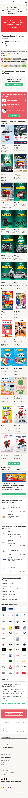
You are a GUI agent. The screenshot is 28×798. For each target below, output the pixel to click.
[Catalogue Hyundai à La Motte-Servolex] (11, 673)
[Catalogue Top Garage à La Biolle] (17, 639)
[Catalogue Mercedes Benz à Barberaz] (4, 627)
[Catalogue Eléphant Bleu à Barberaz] (11, 655)
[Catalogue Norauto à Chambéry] (11, 609)
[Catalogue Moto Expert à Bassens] (4, 639)
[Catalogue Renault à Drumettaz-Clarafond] (11, 639)
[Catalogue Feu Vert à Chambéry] (17, 609)
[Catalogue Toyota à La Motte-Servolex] (17, 666)
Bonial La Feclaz (5, 726)
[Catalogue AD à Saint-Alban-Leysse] (4, 655)
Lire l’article (14, 493)
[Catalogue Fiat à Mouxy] (4, 673)
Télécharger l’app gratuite (6, 744)
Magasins (13, 726)
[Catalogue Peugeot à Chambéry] (24, 650)
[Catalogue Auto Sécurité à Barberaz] (17, 661)
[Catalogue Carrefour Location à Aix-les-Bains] (24, 615)
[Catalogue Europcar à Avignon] (11, 661)
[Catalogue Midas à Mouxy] (11, 650)
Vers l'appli (14, 27)
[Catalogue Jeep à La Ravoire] (24, 621)
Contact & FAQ (4, 770)
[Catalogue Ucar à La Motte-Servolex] (24, 666)
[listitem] (7, 138)
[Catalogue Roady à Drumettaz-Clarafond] (11, 645)
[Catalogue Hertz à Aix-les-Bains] (11, 627)
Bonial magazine (4, 742)
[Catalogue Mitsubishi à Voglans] (11, 666)
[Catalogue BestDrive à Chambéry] (24, 661)
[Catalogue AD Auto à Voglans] (4, 645)
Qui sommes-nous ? (5, 739)
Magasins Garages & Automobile (9, 728)
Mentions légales (5, 790)
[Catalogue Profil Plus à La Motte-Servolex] (24, 609)
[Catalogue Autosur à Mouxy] (24, 655)
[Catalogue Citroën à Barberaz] (4, 661)
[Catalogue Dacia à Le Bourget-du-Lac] (17, 621)
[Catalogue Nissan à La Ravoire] (11, 633)
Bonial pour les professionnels (8, 772)
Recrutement (4, 774)
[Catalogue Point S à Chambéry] (11, 621)
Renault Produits (6, 701)
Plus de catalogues (14, 463)
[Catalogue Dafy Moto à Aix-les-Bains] (4, 650)
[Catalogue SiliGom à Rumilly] (17, 645)
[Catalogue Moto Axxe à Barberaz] (17, 627)
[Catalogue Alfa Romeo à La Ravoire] (24, 645)
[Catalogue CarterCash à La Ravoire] (4, 633)
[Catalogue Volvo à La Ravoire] (24, 627)
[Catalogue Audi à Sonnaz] (17, 650)
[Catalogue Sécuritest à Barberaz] (24, 639)
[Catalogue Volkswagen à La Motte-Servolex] (24, 633)
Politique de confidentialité (20, 790)
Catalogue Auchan (5, 760)
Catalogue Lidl (4, 750)
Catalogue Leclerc (5, 752)
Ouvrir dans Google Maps (14, 84)
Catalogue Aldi (4, 764)
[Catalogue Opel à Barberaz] (4, 666)
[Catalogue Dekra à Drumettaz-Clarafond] (4, 615)
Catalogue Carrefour (5, 754)
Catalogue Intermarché (6, 762)
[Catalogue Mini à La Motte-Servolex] (4, 621)
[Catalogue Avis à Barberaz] (24, 673)
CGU (2, 792)
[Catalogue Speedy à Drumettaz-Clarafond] (17, 615)
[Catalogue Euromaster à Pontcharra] (11, 615)
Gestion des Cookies (19, 792)
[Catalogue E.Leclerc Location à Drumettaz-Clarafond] (17, 633)
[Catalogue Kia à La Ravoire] (17, 673)
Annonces (24, 4)
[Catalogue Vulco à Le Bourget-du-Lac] (4, 609)
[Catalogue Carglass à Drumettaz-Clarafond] (17, 655)
